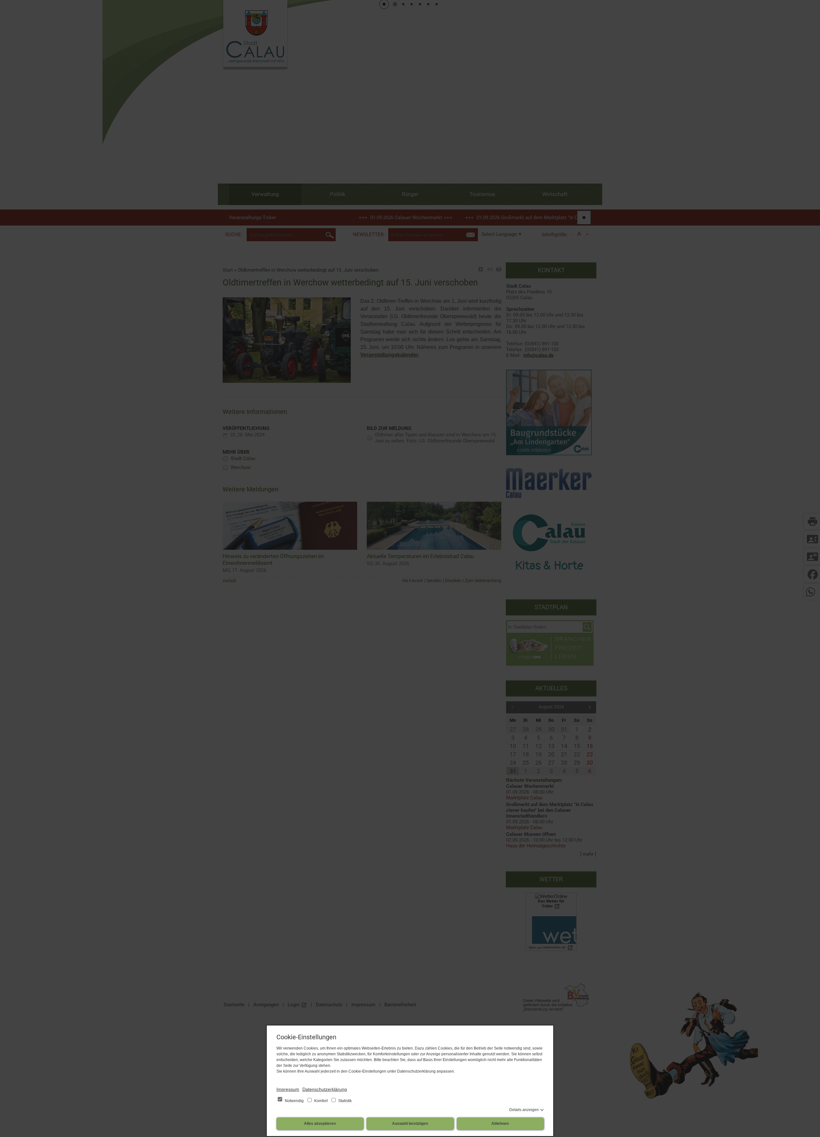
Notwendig (294, 1101)
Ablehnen (500, 1123)
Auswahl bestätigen (410, 1123)
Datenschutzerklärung (324, 1089)
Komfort (321, 1101)
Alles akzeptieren (320, 1123)
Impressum (287, 1089)
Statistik (344, 1101)
